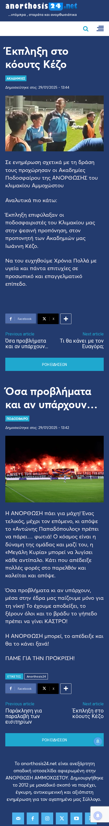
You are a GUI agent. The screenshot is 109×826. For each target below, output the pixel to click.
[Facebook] (33, 818)
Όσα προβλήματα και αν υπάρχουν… (26, 344)
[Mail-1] (18, 818)
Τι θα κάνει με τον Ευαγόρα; (82, 344)
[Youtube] (76, 818)
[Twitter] (62, 818)
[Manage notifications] (98, 815)
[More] (65, 319)
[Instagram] (47, 818)
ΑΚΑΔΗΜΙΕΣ (16, 78)
